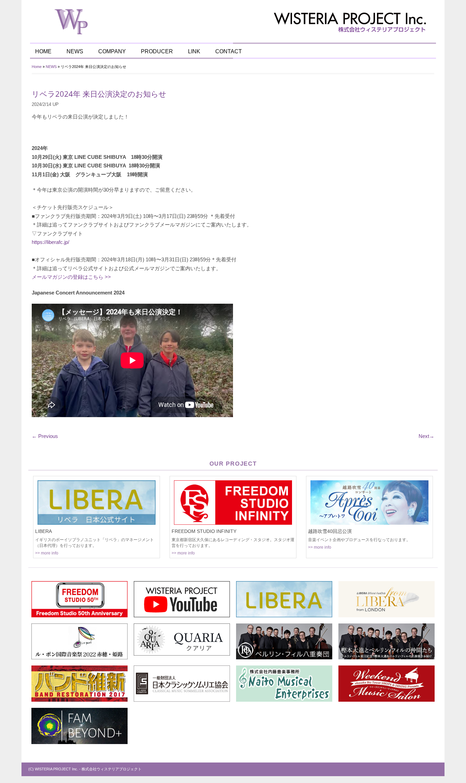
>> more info (46, 553)
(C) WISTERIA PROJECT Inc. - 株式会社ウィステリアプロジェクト (85, 769)
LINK (194, 51)
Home (37, 67)
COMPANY (112, 51)
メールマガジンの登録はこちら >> (71, 277)
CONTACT (228, 51)
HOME (43, 51)
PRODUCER (157, 51)
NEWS (75, 51)
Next (426, 436)
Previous (45, 436)
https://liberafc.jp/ (50, 242)
